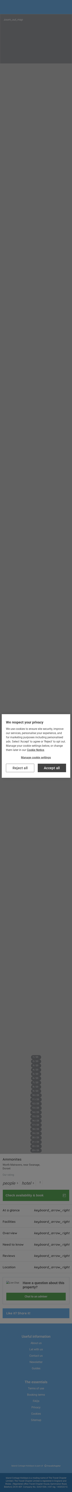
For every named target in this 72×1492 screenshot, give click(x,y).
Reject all (20, 768)
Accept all (52, 768)
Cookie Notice (35, 750)
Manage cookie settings (36, 757)
